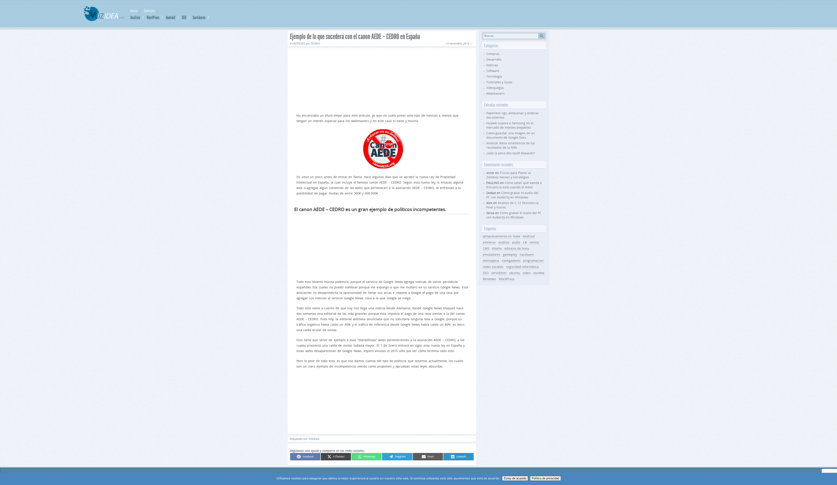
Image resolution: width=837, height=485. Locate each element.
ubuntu (514, 273)
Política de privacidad (545, 478)
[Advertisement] (382, 79)
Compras (492, 54)
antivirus (489, 242)
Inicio (133, 11)
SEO (184, 17)
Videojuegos (495, 88)
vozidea (314, 439)
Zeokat (315, 43)
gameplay (510, 254)
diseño (497, 248)
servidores (499, 273)
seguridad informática (522, 267)
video (527, 273)
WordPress (153, 17)
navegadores (511, 261)
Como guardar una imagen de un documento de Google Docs (510, 135)
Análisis (135, 17)
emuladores (491, 254)
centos (534, 242)
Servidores (199, 17)
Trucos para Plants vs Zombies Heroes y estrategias (508, 175)
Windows (489, 279)
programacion (533, 261)
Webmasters (495, 93)
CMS (486, 248)
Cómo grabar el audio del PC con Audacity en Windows (512, 195)
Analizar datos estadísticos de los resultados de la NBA (510, 145)
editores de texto (516, 248)
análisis (503, 242)
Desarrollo (493, 59)
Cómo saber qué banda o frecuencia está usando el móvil (514, 185)
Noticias (299, 43)
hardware (527, 254)
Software (492, 71)
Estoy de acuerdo (515, 478)
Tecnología (494, 76)
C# (525, 242)
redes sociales (493, 267)
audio (516, 242)
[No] (831, 479)
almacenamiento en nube (501, 236)
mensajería (491, 261)
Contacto (149, 11)
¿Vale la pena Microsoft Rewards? (510, 153)
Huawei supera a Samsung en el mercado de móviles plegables (509, 125)
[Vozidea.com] (104, 20)
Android (170, 17)
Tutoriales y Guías (499, 82)
